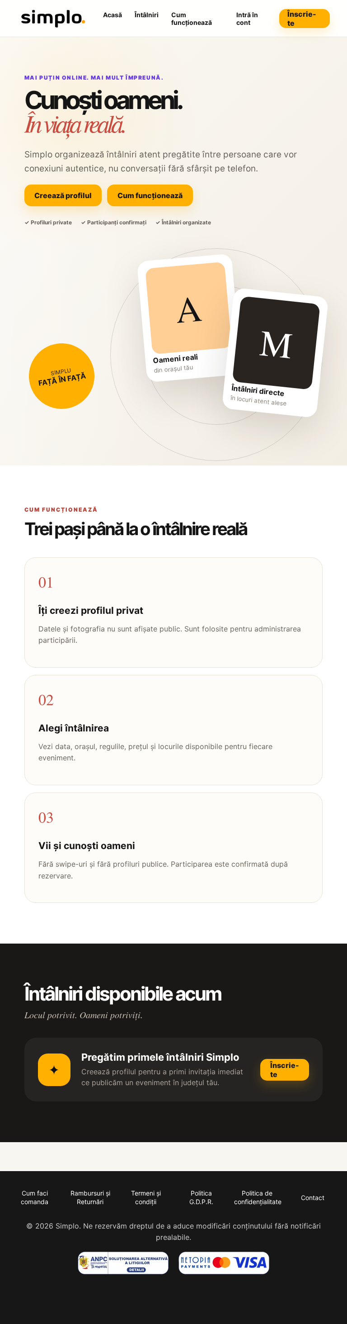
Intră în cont (247, 18)
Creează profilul (63, 195)
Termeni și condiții (146, 1197)
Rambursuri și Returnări (90, 1197)
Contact (312, 1197)
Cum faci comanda (34, 1197)
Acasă (112, 15)
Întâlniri (147, 15)
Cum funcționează (191, 18)
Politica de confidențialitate (257, 1197)
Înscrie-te (301, 18)
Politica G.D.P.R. (201, 1197)
